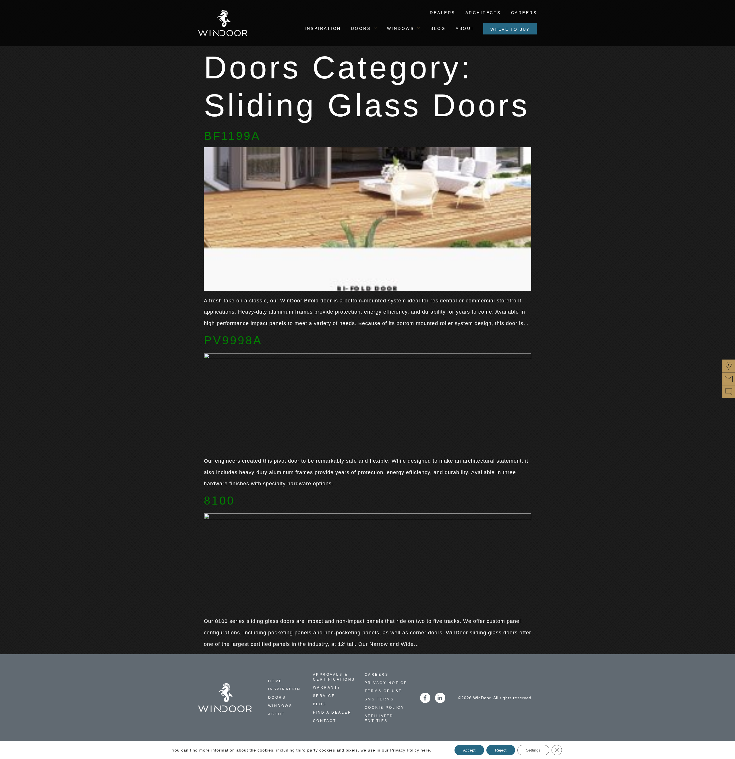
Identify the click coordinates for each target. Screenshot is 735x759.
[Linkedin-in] (440, 698)
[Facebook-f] (425, 698)
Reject (500, 750)
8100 (219, 500)
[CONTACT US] (728, 378)
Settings (533, 750)
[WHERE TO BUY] (728, 366)
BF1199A (232, 136)
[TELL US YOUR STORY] (728, 391)
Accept (469, 750)
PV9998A (233, 340)
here (425, 750)
